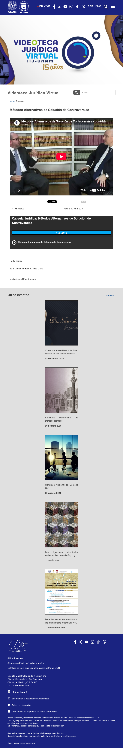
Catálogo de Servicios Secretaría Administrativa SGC (34, 667)
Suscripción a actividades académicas (30, 698)
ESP (90, 6)
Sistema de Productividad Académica (26, 663)
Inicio (12, 101)
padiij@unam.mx (70, 735)
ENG (98, 6)
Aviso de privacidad (21, 705)
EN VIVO (44, 6)
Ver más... (111, 295)
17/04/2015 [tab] (61, 232)
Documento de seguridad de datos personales (34, 711)
